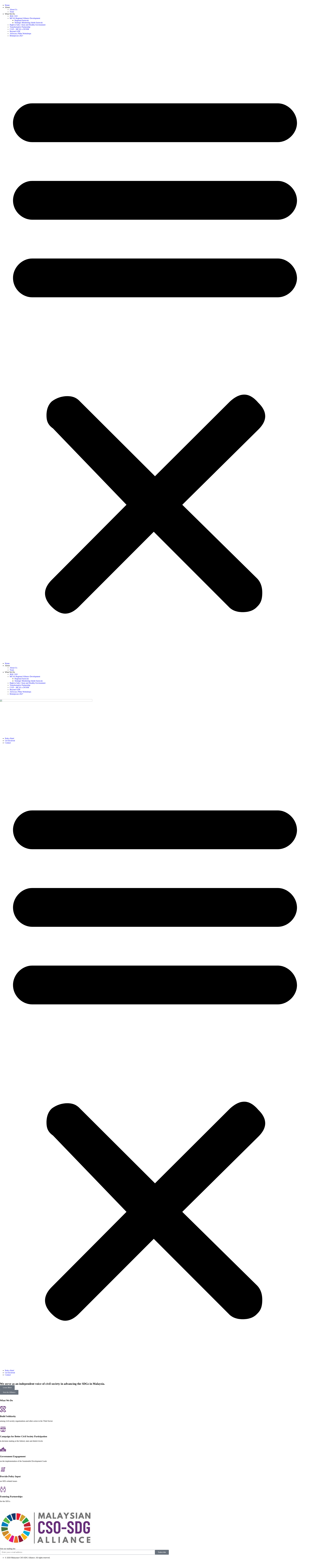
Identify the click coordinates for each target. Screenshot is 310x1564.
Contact (8, 743)
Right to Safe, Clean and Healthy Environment (27, 25)
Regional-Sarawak (22, 20)
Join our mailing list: (8, 1549)
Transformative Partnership (20, 27)
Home (7, 5)
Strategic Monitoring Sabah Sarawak (29, 23)
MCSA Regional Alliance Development (25, 18)
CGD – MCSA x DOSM (19, 29)
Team (12, 12)
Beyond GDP (15, 31)
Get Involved (10, 741)
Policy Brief (9, 738)
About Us (13, 9)
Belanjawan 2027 (16, 36)
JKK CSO (14, 16)
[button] (155, 349)
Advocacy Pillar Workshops (20, 33)
